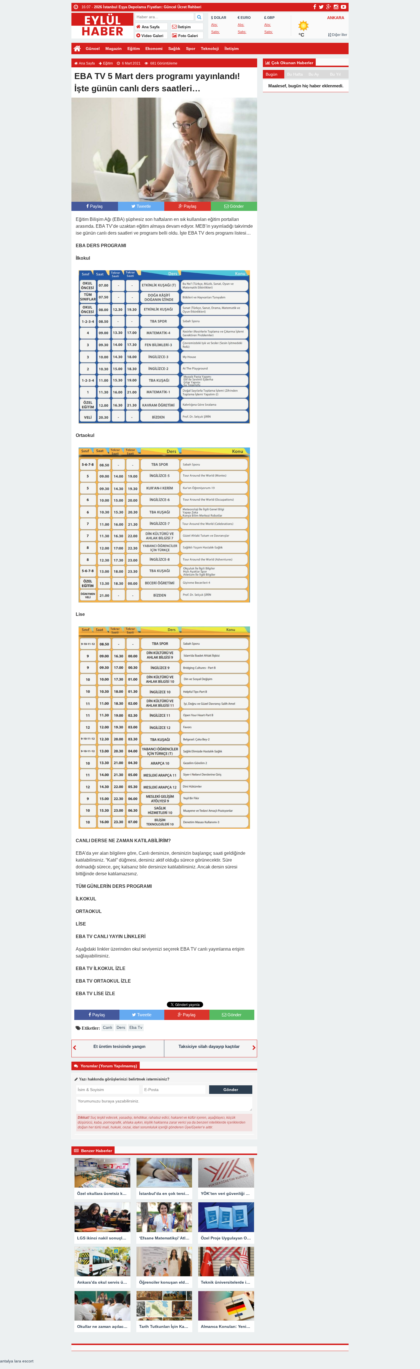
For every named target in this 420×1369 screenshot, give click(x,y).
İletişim (184, 27)
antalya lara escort (16, 1361)
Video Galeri (151, 36)
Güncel (93, 48)
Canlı (107, 1027)
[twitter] (321, 7)
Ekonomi (154, 48)
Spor (190, 48)
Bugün (271, 74)
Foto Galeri (187, 36)
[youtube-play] (343, 7)
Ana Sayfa (150, 27)
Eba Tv (135, 1027)
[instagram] (336, 7)
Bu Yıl (335, 74)
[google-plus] (328, 7)
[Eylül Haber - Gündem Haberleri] (102, 25)
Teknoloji (210, 48)
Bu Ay (314, 74)
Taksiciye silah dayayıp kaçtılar (209, 1046)
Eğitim (133, 48)
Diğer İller (339, 35)
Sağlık (174, 48)
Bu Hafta (295, 74)
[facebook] (314, 7)
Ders (121, 1027)
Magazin (113, 48)
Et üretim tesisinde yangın (119, 1046)
